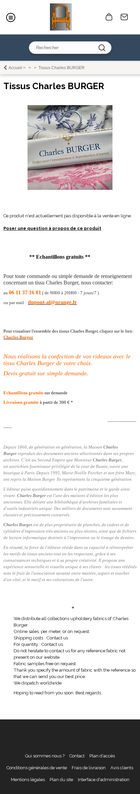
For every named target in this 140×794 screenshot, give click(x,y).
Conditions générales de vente (36, 767)
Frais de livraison (89, 767)
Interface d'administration (103, 779)
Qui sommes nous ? (45, 755)
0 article (109, 17)
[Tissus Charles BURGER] (70, 188)
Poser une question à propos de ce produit (52, 228)
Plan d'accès (102, 755)
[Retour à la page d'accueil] (60, 17)
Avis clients (121, 767)
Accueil (15, 67)
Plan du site (61, 779)
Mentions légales (28, 779)
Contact (124, 17)
